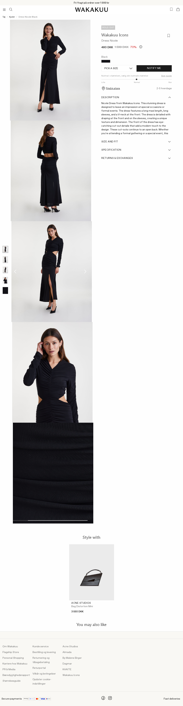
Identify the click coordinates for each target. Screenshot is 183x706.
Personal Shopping (13, 658)
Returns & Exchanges (117, 158)
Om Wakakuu (10, 646)
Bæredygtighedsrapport (16, 675)
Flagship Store (11, 652)
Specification (111, 150)
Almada (67, 652)
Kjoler (12, 17)
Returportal (39, 668)
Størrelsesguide (12, 681)
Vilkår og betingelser (44, 673)
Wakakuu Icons (114, 34)
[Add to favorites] (168, 36)
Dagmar (67, 663)
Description (110, 97)
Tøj (4, 17)
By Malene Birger (72, 658)
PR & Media (9, 669)
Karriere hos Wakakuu (15, 663)
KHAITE (67, 669)
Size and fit (109, 141)
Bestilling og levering (44, 652)
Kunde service (41, 646)
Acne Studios (70, 646)
